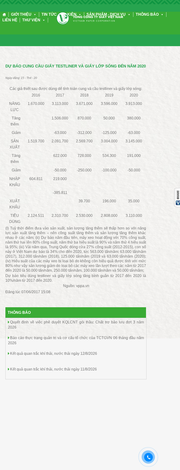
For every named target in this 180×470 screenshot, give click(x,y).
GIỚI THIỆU (21, 14)
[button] (34, 14)
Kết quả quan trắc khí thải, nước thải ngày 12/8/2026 (53, 353)
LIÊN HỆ (9, 20)
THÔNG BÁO (147, 14)
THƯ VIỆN (31, 20)
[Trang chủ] (4, 14)
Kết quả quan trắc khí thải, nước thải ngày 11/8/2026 (53, 369)
